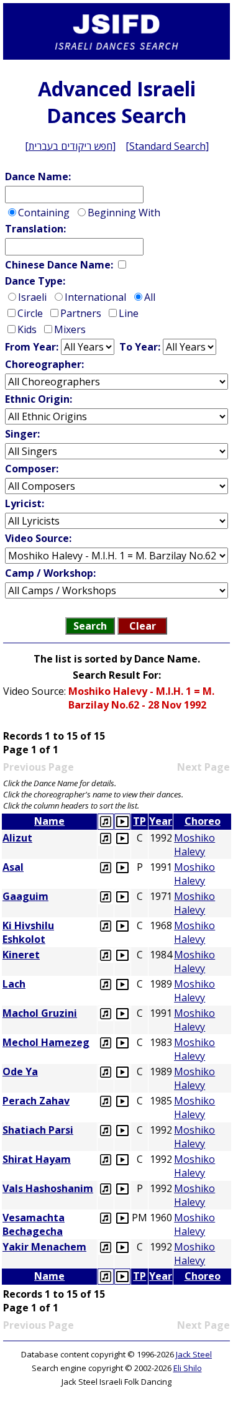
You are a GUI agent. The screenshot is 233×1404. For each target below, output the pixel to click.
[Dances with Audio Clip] (105, 821)
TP (139, 821)
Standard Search (167, 146)
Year (160, 821)
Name (49, 821)
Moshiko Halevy (194, 844)
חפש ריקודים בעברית (70, 146)
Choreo (203, 821)
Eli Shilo (187, 1368)
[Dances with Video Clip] (122, 821)
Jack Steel (194, 1354)
